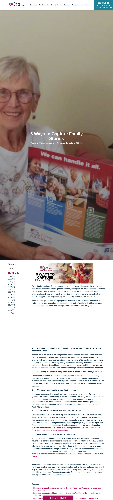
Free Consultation (58, 498)
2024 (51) (11, 281)
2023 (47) (11, 284)
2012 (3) (11, 313)
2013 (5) (11, 310)
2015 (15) (11, 305)
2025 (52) (11, 279)
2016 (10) (11, 302)
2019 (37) (11, 294)
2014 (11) (11, 307)
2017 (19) (11, 300)
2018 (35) (11, 297)
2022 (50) (11, 287)
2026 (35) (11, 276)
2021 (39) (11, 289)
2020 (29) (11, 292)
